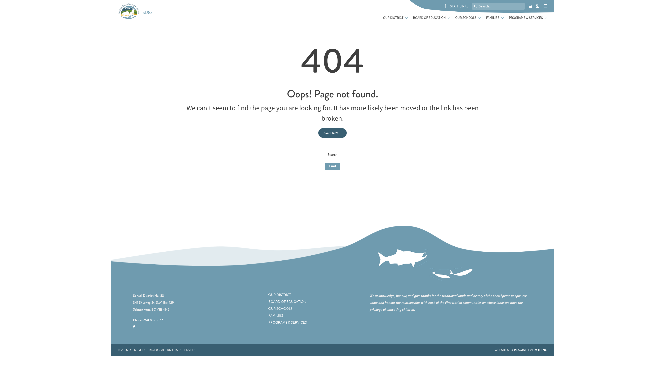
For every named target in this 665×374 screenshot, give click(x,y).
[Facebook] (445, 6)
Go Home (332, 132)
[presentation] (545, 6)
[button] (538, 6)
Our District (279, 294)
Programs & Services (287, 322)
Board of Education (287, 301)
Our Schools (280, 308)
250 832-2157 (153, 319)
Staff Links (459, 6)
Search (332, 155)
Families (275, 315)
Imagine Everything (530, 350)
